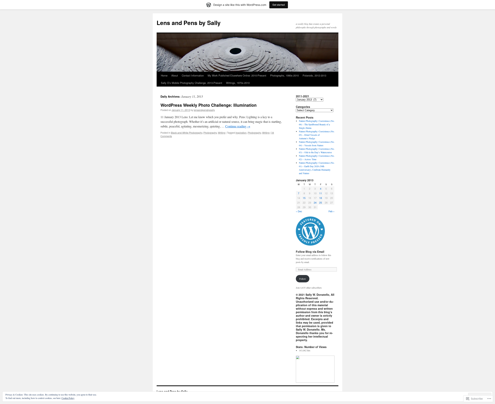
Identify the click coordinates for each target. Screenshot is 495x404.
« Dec (299, 211)
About (174, 75)
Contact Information (193, 75)
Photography (210, 132)
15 (304, 197)
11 (320, 193)
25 (320, 202)
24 (315, 202)
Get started (278, 4)
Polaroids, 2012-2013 (314, 75)
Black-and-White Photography (186, 132)
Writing (221, 132)
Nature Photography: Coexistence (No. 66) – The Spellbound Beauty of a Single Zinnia (317, 124)
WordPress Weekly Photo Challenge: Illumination (208, 105)
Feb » (332, 211)
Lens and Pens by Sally (189, 22)
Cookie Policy (67, 398)
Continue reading (237, 126)
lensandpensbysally (204, 110)
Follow (302, 278)
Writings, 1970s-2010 (238, 83)
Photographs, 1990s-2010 (284, 75)
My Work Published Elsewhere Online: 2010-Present (237, 75)
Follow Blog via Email (310, 252)
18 (320, 197)
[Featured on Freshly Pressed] (310, 244)
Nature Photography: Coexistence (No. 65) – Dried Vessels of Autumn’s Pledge (317, 135)
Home (164, 75)
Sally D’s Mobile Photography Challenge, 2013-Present (191, 83)
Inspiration (241, 132)
